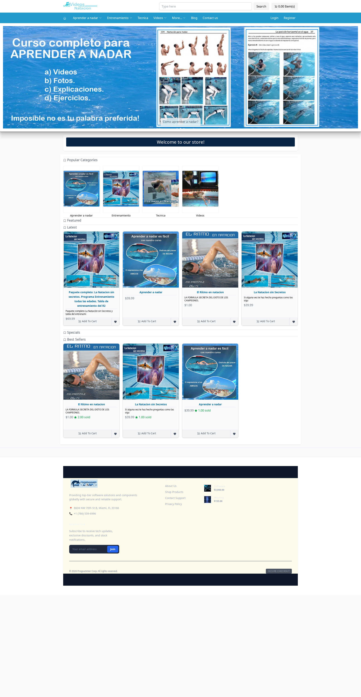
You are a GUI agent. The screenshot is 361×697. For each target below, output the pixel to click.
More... (177, 18)
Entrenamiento (118, 18)
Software (219, 486)
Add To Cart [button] (89, 321)
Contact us (210, 18)
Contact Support (175, 498)
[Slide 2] (180, 129)
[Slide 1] (177, 129)
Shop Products (174, 492)
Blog (194, 18)
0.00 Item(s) (286, 6)
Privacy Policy (173, 504)
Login (274, 18)
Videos (158, 18)
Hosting (219, 497)
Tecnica (143, 18)
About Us (171, 486)
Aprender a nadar (85, 18)
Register (290, 18)
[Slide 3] (184, 129)
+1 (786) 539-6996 (85, 513)
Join (112, 549)
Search (261, 6)
